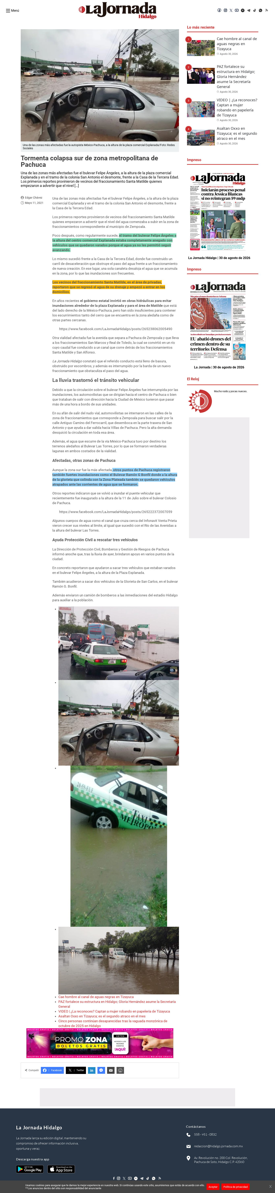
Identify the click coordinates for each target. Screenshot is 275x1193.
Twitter (79, 1070)
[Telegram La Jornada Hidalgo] (249, 10)
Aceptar (213, 1186)
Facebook (55, 1070)
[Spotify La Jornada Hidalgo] (243, 10)
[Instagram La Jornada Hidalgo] (225, 10)
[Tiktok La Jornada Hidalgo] (255, 10)
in (91, 1070)
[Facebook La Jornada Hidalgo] (219, 10)
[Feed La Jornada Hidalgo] (267, 10)
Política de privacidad (235, 1186)
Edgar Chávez (33, 197)
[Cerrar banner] (270, 1187)
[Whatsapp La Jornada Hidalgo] (261, 10)
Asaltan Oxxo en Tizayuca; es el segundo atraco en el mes (102, 1016)
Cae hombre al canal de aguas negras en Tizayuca (96, 997)
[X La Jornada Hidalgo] (231, 10)
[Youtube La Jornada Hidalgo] (237, 10)
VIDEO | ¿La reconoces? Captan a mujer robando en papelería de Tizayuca (114, 1011)
